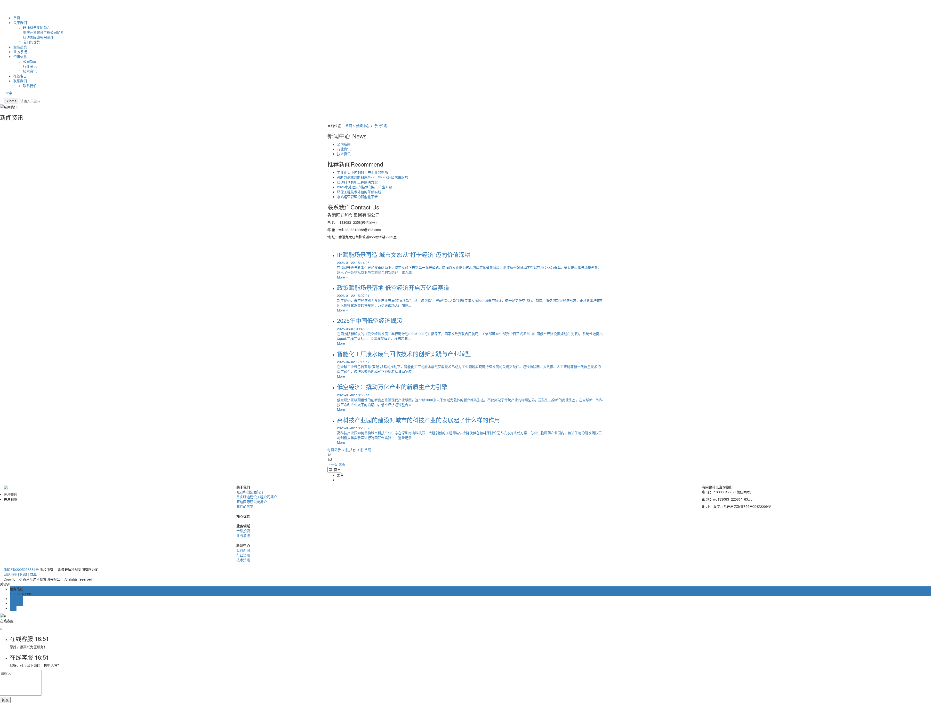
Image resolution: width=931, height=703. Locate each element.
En (6, 92)
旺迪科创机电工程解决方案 (357, 182)
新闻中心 (362, 125)
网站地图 (10, 574)
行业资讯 (30, 66)
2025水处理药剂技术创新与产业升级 (364, 186)
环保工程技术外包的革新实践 (359, 191)
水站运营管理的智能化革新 (357, 196)
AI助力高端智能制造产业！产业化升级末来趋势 (372, 177)
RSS (23, 574)
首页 (16, 17)
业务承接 (20, 51)
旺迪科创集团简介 (36, 27)
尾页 (341, 464)
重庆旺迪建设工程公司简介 (43, 32)
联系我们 (20, 80)
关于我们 (20, 22)
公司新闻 (30, 61)
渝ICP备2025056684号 (21, 569)
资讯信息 (20, 56)
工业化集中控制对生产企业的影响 (362, 172)
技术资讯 (30, 71)
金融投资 (20, 46)
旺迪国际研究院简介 (38, 37)
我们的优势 (31, 42)
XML (33, 574)
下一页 (332, 464)
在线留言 (20, 75)
